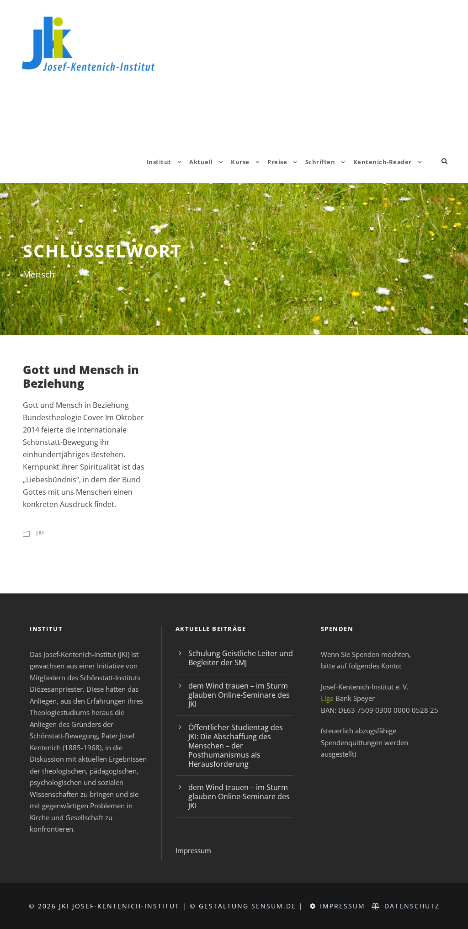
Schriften (320, 162)
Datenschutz (412, 906)
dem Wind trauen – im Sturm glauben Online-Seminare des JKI (239, 695)
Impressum (193, 850)
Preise (277, 162)
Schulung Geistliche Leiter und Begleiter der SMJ (240, 657)
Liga (327, 698)
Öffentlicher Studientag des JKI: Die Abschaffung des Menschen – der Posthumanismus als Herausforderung (235, 745)
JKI (40, 532)
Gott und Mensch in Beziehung (81, 376)
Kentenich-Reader (382, 162)
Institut (159, 162)
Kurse (240, 162)
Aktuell (201, 162)
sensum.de (273, 906)
